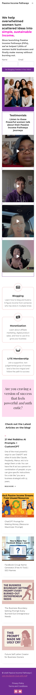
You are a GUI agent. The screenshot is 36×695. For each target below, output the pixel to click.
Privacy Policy (18, 683)
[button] (18, 151)
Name (5, 60)
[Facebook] (16, 691)
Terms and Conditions (18, 686)
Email (21, 60)
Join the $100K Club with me (14, 676)
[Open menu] (32, 3)
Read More (10, 486)
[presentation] (18, 505)
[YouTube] (20, 691)
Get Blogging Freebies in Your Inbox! (18, 69)
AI (5, 436)
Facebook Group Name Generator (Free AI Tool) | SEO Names (16, 568)
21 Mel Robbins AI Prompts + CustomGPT (15, 443)
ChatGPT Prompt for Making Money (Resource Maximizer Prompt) (17, 524)
